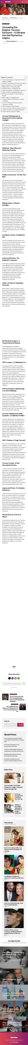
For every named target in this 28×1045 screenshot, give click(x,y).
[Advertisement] (14, 61)
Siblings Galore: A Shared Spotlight (11, 87)
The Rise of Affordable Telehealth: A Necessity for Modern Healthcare (13, 750)
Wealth (4, 949)
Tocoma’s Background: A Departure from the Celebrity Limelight (13, 80)
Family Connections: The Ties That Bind (12, 85)
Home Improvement (7, 1019)
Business (5, 987)
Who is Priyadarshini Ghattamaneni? (10, 1010)
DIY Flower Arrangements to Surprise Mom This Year (11, 745)
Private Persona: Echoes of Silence (11, 111)
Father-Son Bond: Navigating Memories (12, 92)
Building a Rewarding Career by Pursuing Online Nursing (12, 755)
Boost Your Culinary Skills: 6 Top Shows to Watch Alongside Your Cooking (13, 849)
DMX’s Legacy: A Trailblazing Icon (10, 97)
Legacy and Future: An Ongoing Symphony (13, 109)
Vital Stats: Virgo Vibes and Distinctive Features (14, 83)
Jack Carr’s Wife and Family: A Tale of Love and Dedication (13, 904)
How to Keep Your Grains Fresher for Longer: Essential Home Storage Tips (14, 740)
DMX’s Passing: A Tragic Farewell (10, 106)
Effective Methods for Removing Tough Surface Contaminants (12, 1025)
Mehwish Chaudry (10, 41)
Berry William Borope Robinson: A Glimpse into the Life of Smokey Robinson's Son (10, 709)
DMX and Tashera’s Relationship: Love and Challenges (13, 100)
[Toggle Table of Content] (24, 77)
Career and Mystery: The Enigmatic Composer (14, 90)
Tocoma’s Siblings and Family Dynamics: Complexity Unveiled (12, 103)
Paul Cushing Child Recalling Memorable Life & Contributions (13, 954)
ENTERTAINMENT (6, 23)
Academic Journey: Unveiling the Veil (11, 88)
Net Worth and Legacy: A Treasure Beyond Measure (13, 94)
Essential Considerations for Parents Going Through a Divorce (13, 759)
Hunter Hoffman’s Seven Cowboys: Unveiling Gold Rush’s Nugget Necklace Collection (13, 931)
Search (6, 721)
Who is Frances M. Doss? (12, 979)
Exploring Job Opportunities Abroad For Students (14, 994)
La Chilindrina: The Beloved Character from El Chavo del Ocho (13, 877)
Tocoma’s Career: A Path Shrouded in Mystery (14, 108)
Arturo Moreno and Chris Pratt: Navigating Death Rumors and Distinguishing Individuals (17, 699)
